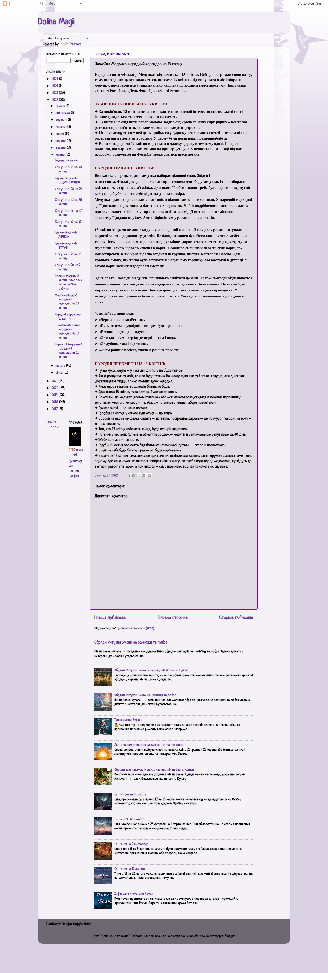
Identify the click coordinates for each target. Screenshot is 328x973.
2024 (55, 86)
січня (60, 372)
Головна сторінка (173, 617)
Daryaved (78, 452)
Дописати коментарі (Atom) (135, 628)
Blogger (230, 936)
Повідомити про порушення (68, 924)
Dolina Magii (56, 22)
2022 (55, 100)
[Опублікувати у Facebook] (144, 475)
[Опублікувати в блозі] (135, 475)
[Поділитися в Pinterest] (149, 475)
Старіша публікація (236, 617)
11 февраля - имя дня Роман (133, 894)
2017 (55, 409)
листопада (63, 113)
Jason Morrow (195, 936)
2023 (55, 93)
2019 (55, 395)
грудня (61, 106)
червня (61, 141)
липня (60, 134)
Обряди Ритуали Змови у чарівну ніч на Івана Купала (151, 670)
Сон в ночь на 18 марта (130, 794)
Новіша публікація (110, 617)
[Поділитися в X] (140, 475)
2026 (55, 79)
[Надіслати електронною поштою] (131, 475)
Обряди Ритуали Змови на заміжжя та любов (131, 643)
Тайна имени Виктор (128, 720)
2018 (55, 402)
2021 (55, 381)
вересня (62, 120)
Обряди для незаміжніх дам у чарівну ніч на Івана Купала (154, 769)
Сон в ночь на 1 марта (129, 819)
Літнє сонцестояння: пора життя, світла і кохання (148, 745)
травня (61, 148)
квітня (61, 155)
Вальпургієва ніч (66, 160)
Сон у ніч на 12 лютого (129, 869)
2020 (55, 388)
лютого (61, 366)
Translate (75, 44)
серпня (61, 127)
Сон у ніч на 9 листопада (131, 844)
